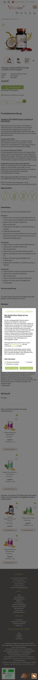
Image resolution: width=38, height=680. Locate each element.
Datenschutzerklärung (15, 344)
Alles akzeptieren (26, 368)
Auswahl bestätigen (11, 368)
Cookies (13, 346)
